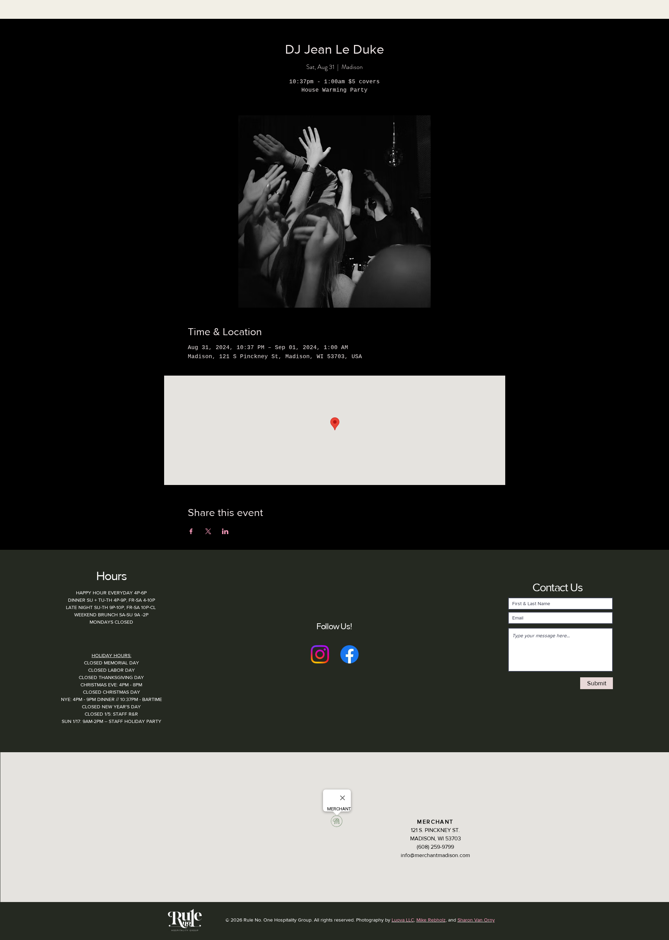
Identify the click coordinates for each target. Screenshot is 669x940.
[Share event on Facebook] (191, 531)
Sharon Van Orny (476, 920)
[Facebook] (349, 654)
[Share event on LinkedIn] (225, 531)
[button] (229, 22)
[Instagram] (320, 654)
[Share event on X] (208, 531)
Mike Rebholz (431, 920)
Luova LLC (403, 920)
